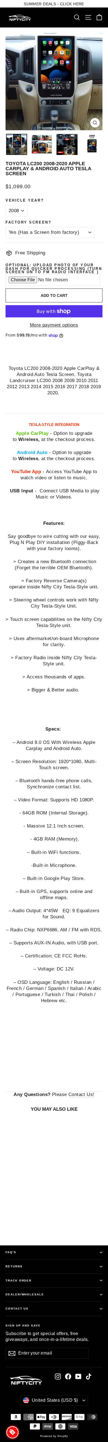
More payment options (54, 325)
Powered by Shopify (54, 1436)
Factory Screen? (28, 222)
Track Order (19, 1280)
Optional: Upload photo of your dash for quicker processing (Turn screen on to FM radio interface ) (54, 269)
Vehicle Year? (25, 200)
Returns (14, 1266)
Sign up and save (23, 1325)
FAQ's (11, 1252)
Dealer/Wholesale (25, 1294)
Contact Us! (81, 1094)
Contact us (17, 1308)
